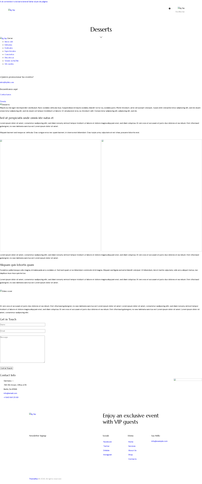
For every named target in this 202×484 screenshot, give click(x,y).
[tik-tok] (3, 70)
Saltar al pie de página (38, 1)
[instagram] (1, 70)
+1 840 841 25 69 (11, 397)
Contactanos (5, 94)
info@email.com (10, 393)
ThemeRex (33, 479)
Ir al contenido (6, 1)
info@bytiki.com (7, 82)
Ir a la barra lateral (20, 1)
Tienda (3, 101)
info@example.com (159, 441)
